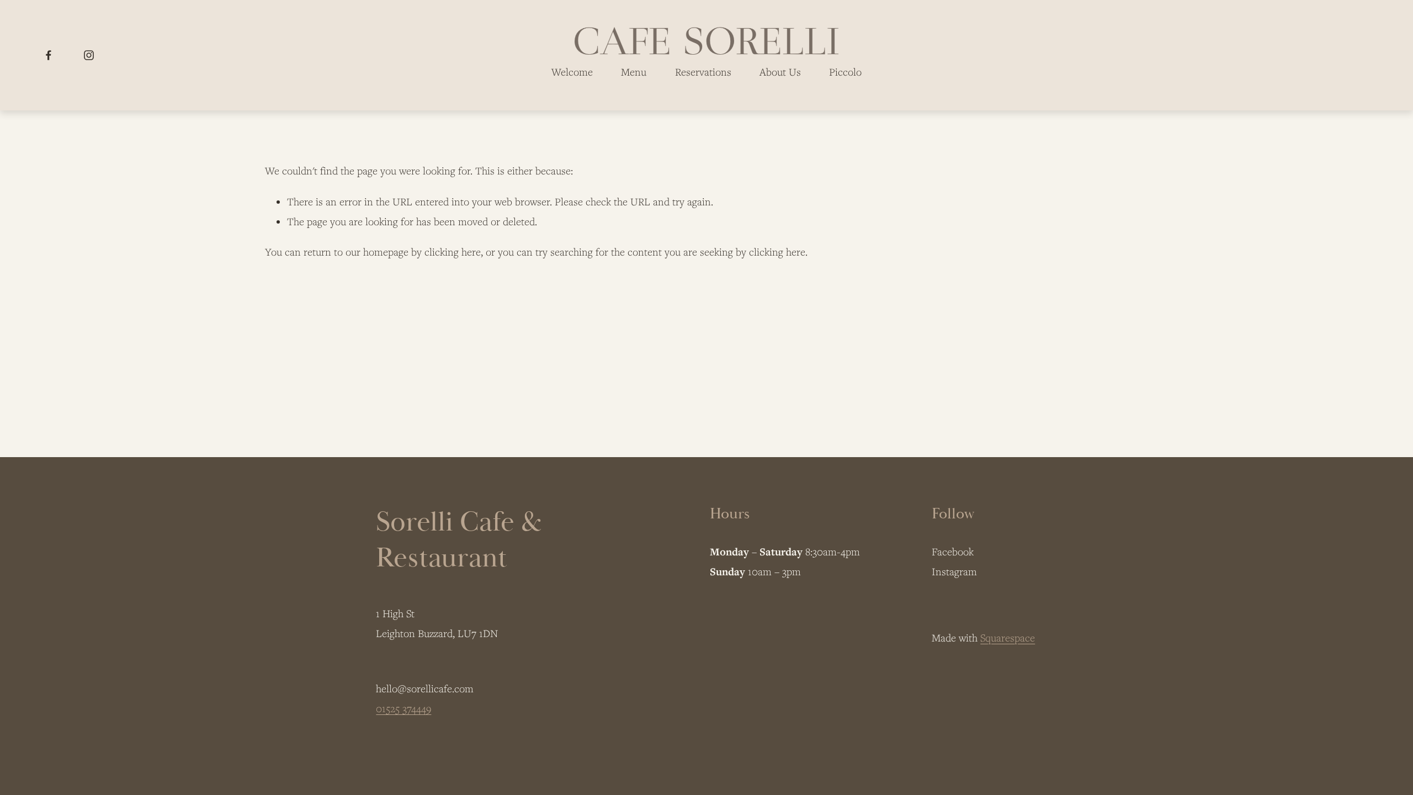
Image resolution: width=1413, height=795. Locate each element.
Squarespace (1007, 637)
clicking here (452, 251)
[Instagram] (89, 55)
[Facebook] (49, 55)
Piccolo (845, 71)
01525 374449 (403, 708)
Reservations (703, 71)
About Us (780, 71)
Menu (633, 71)
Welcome (572, 71)
